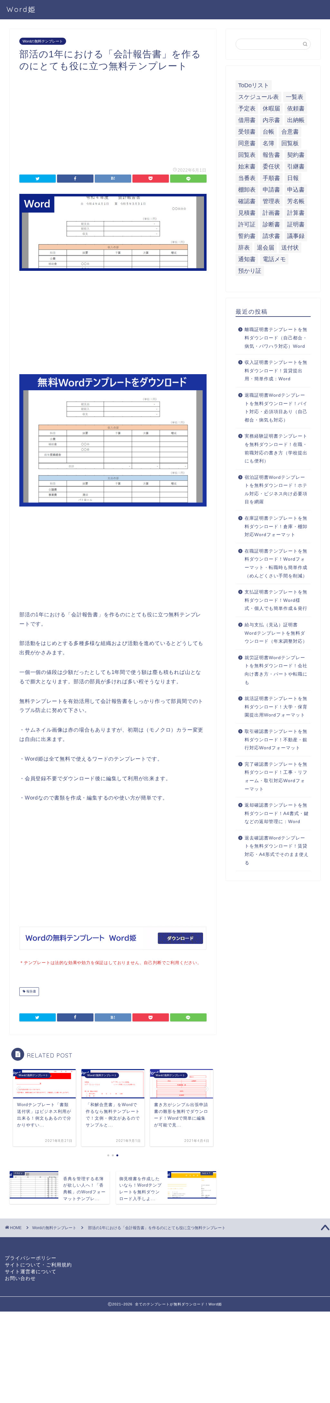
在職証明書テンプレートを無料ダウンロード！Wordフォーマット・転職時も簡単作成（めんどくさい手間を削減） (276, 563)
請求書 (271, 236)
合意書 (290, 131)
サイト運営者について (30, 1271)
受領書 (247, 131)
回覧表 (247, 155)
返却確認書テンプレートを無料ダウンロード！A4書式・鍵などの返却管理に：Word (277, 813)
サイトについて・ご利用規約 (38, 1264)
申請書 (271, 189)
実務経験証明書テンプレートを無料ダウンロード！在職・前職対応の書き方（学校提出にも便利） (276, 448)
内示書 (271, 120)
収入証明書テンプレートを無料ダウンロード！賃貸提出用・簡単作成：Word (276, 370)
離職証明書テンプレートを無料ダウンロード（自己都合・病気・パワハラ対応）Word (276, 337)
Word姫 (21, 9)
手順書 (271, 178)
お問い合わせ (20, 1278)
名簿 (268, 143)
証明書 (296, 224)
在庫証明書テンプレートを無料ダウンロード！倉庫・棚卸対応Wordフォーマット (276, 526)
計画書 (271, 213)
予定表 (247, 108)
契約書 (296, 155)
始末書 (247, 166)
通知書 (247, 259)
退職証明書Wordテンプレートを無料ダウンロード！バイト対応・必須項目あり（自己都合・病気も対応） (276, 407)
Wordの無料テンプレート (43, 41)
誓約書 (247, 236)
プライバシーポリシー (30, 1258)
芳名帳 (296, 201)
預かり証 (249, 271)
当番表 (247, 178)
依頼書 (296, 108)
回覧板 (290, 143)
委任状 (271, 166)
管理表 (271, 201)
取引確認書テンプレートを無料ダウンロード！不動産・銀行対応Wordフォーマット (276, 739)
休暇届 (271, 108)
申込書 (296, 189)
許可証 (247, 224)
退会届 (265, 247)
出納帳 (296, 120)
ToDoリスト (253, 85)
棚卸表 (247, 189)
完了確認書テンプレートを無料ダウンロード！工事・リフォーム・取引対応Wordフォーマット (276, 777)
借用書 (247, 120)
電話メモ (274, 259)
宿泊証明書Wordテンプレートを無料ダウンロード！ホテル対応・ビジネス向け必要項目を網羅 (276, 490)
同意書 (247, 143)
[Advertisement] (113, 117)
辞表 (244, 247)
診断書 (271, 224)
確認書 (247, 201)
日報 (293, 178)
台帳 (268, 131)
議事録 (296, 236)
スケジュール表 (258, 97)
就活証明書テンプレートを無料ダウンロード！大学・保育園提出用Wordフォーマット (276, 706)
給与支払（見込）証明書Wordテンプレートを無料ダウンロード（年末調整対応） (276, 633)
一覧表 (294, 97)
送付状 (290, 247)
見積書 (247, 213)
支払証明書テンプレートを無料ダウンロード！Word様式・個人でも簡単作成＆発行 (276, 600)
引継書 (296, 166)
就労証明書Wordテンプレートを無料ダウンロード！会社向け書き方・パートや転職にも (276, 670)
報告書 (30, 991)
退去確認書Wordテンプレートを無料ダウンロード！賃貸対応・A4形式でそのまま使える (277, 850)
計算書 (296, 213)
